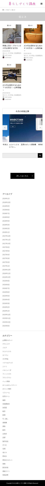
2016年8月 (6, 285)
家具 (4, 411)
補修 (4, 464)
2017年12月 (6, 236)
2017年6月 (6, 247)
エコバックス (7, 351)
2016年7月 (6, 288)
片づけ (5, 445)
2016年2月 (6, 307)
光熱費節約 (6, 404)
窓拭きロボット (8, 460)
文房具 (5, 434)
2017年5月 (6, 251)
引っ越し (5, 419)
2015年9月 (6, 326)
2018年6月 (6, 217)
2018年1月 (6, 232)
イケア (5, 348)
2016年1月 (6, 311)
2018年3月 (6, 225)
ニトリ (5, 366)
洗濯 (4, 437)
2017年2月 (6, 262)
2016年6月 (6, 292)
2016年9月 (6, 281)
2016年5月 (6, 296)
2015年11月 (6, 318)
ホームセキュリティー (10, 385)
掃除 (4, 426)
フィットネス (7, 374)
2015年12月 (6, 314)
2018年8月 (6, 210)
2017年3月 (6, 258)
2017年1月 (6, 266)
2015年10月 (6, 322)
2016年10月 (6, 277)
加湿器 (5, 407)
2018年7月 (6, 213)
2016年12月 (6, 270)
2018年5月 (6, 221)
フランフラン (7, 377)
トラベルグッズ (8, 363)
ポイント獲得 (7, 389)
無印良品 (5, 441)
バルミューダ (7, 370)
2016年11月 (6, 273)
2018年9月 (6, 206)
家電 (4, 415)
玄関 (4, 449)
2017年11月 (6, 240)
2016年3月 (6, 303)
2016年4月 (6, 299)
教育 (4, 430)
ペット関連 (6, 381)
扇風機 (5, 422)
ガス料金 (5, 359)
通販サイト (6, 471)
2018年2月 (6, 228)
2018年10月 (6, 202)
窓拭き (5, 456)
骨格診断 (5, 475)
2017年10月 (6, 243)
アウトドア (6, 344)
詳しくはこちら (22, 176)
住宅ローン (6, 396)
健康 (4, 400)
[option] (23, 131)
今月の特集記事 (22, 111)
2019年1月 (6, 198)
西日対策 (5, 467)
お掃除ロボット (8, 340)
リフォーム (6, 392)
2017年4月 (6, 255)
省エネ (5, 452)
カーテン (5, 355)
